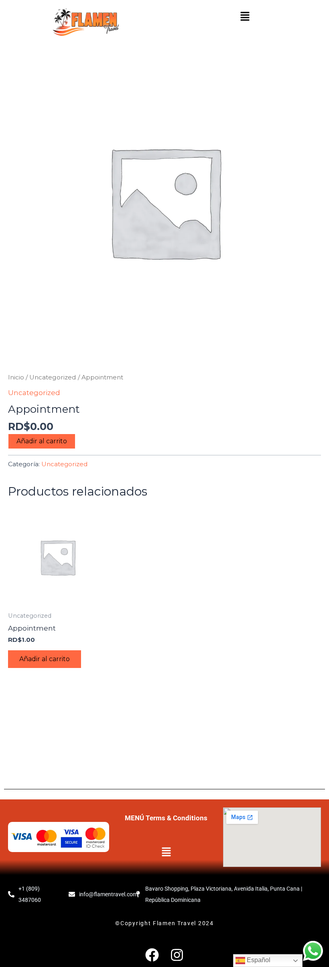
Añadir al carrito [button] (44, 659)
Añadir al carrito (41, 441)
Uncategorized (52, 377)
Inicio (16, 377)
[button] (245, 17)
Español (257, 960)
